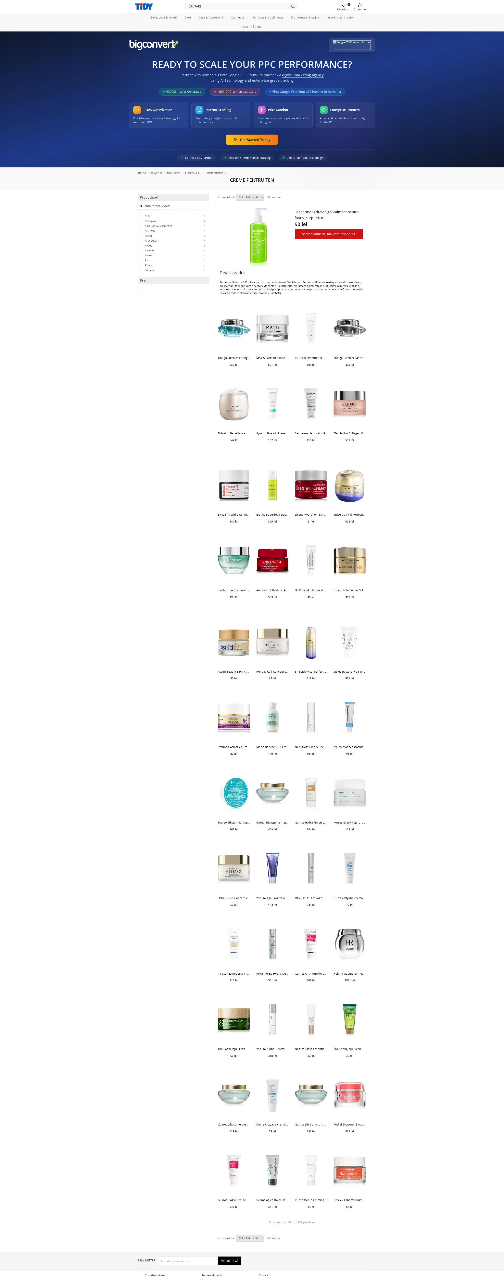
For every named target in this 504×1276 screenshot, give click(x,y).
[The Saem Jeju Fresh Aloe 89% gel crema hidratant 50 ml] (234, 1038)
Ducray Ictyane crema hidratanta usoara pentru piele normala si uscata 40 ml (350, 915)
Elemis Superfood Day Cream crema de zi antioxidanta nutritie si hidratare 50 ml (272, 532)
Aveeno (174, 268)
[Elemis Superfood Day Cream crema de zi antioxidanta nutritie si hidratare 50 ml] (272, 503)
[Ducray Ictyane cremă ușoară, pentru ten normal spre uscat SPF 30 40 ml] (272, 1113)
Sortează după (226, 214)
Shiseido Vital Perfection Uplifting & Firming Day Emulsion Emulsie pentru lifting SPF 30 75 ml (311, 689)
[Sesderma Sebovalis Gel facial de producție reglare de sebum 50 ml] (311, 422)
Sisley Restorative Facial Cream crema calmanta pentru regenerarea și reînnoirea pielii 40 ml (350, 689)
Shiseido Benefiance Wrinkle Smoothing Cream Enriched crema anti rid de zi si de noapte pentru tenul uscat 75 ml (234, 450)
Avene (174, 273)
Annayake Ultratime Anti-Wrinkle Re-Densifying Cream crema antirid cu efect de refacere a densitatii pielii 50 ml (272, 607)
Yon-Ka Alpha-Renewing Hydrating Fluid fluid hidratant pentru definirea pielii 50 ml (272, 1066)
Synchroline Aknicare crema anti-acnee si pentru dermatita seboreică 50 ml (272, 450)
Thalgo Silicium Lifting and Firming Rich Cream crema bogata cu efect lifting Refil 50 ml (234, 840)
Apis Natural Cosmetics (174, 243)
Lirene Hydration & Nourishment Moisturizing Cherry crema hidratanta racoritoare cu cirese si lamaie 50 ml (311, 532)
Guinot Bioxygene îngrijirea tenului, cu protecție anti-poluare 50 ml (272, 840)
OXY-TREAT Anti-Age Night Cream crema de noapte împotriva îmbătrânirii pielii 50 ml (311, 915)
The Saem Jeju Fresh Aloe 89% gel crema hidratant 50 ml (234, 1066)
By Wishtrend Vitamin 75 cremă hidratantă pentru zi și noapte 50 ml (234, 532)
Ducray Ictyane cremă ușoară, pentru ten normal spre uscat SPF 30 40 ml (272, 1142)
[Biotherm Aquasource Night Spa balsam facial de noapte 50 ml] (234, 579)
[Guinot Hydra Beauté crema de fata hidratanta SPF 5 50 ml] (234, 1188)
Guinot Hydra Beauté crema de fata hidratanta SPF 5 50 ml (234, 1217)
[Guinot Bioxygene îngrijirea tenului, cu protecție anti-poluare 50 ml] (272, 811)
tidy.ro (142, 190)
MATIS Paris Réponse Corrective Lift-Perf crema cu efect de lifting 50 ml (272, 375)
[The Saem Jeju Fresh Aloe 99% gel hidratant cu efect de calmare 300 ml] (350, 1038)
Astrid (174, 253)
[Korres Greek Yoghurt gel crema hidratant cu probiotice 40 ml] (350, 811)
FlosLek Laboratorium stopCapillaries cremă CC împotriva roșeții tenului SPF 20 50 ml (350, 1217)
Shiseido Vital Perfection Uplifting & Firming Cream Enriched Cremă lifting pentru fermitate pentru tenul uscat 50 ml (350, 532)
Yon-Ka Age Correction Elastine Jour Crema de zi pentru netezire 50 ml (272, 915)
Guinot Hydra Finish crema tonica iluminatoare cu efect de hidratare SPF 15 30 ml (311, 840)
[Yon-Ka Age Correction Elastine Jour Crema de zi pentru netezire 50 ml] (272, 887)
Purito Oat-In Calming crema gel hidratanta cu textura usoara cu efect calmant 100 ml (311, 1217)
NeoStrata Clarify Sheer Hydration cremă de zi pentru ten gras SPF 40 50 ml (311, 764)
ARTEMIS (174, 248)
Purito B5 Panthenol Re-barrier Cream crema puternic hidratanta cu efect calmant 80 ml (311, 375)
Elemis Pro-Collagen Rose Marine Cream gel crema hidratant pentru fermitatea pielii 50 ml (350, 450)
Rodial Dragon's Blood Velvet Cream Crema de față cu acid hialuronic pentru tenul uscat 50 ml (350, 1142)
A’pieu (174, 282)
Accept (144, 179)
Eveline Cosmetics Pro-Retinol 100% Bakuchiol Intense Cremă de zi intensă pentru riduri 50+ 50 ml (234, 764)
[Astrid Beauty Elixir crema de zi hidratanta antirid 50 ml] (234, 660)
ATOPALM (174, 258)
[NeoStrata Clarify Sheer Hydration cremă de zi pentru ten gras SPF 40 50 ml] (311, 736)
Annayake (174, 238)
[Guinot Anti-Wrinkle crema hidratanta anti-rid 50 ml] (311, 962)
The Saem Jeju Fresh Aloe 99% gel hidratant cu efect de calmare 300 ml (350, 1066)
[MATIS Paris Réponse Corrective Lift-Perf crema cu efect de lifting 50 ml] (272, 346)
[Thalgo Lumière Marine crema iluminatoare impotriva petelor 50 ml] (350, 346)
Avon (174, 278)
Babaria (174, 287)
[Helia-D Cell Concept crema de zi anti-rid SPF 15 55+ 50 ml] (272, 660)
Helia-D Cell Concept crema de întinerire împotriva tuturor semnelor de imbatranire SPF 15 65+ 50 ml (234, 915)
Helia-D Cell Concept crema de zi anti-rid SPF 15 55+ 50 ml (272, 689)
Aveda (174, 263)
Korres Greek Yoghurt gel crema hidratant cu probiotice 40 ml (350, 840)
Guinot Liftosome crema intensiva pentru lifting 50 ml (234, 1142)
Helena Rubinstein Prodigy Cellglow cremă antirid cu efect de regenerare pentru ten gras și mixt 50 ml (350, 991)
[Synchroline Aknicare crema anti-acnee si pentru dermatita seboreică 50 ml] (272, 422)
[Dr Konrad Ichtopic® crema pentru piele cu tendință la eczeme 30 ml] (311, 579)
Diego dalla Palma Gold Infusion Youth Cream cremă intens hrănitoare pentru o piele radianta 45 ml (350, 607)
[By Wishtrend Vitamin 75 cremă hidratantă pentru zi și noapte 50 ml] (234, 503)
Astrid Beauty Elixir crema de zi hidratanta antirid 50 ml (234, 689)
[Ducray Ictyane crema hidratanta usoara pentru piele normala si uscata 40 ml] (350, 887)
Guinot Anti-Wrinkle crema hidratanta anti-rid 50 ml (311, 991)
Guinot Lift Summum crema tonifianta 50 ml (311, 1142)
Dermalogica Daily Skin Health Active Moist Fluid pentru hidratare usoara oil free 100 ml (272, 1217)
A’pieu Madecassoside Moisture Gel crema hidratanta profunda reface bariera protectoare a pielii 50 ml (350, 764)
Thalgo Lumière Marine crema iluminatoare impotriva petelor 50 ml (350, 375)
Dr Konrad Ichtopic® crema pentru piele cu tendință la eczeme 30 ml (311, 607)
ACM (174, 233)
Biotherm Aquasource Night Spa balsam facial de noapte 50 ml (234, 607)
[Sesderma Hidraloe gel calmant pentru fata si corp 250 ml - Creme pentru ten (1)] (259, 254)
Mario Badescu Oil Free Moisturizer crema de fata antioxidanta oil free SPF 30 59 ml (272, 764)
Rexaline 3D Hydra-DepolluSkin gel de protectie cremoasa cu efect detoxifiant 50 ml (272, 991)
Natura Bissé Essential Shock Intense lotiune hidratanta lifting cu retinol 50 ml (311, 1066)
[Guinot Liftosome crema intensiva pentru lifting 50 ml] (234, 1113)
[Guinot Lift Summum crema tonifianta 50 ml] (311, 1113)
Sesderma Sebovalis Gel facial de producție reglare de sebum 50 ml (311, 450)
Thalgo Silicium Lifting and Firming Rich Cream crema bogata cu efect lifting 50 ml (234, 375)
